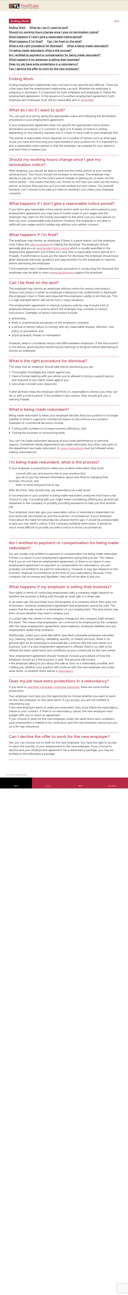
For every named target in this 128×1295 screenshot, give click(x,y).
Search (113, 7)
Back (117, 18)
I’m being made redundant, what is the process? (68, 39)
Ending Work (15, 24)
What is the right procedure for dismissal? (60, 35)
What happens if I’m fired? (82, 31)
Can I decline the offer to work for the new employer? (36, 53)
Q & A (48, 563)
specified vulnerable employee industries (43, 491)
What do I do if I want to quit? (40, 24)
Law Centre (112, 563)
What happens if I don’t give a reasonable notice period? (37, 31)
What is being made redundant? (24, 39)
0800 (80, 563)
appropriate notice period (99, 180)
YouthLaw (29, 6)
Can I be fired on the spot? (22, 35)
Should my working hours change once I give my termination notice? (43, 27)
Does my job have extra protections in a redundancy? (35, 50)
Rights (16, 563)
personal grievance (28, 196)
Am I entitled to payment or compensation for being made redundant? (44, 42)
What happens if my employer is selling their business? (36, 46)
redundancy (29, 477)
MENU (119, 5)
